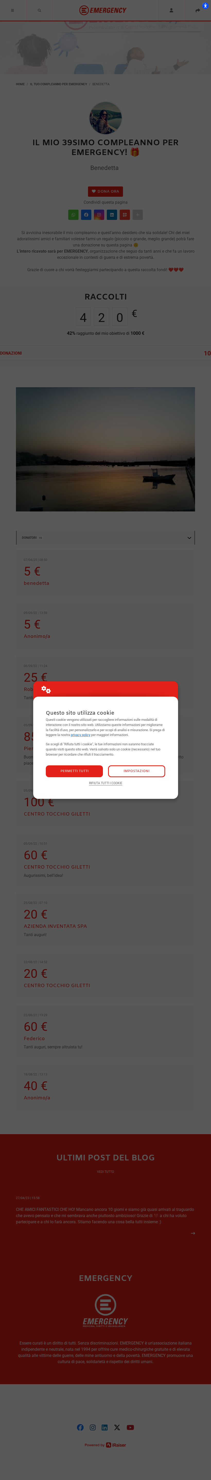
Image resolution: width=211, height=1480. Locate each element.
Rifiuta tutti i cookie (105, 783)
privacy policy (80, 735)
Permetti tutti (74, 771)
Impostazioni (137, 771)
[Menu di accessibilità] (205, 6)
